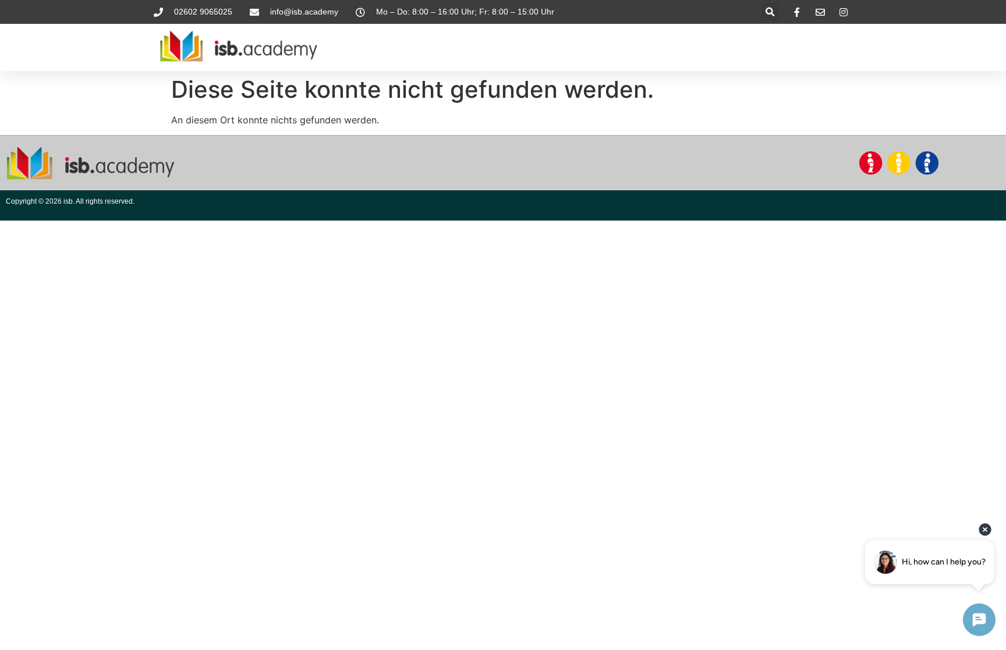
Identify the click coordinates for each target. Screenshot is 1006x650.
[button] (770, 12)
